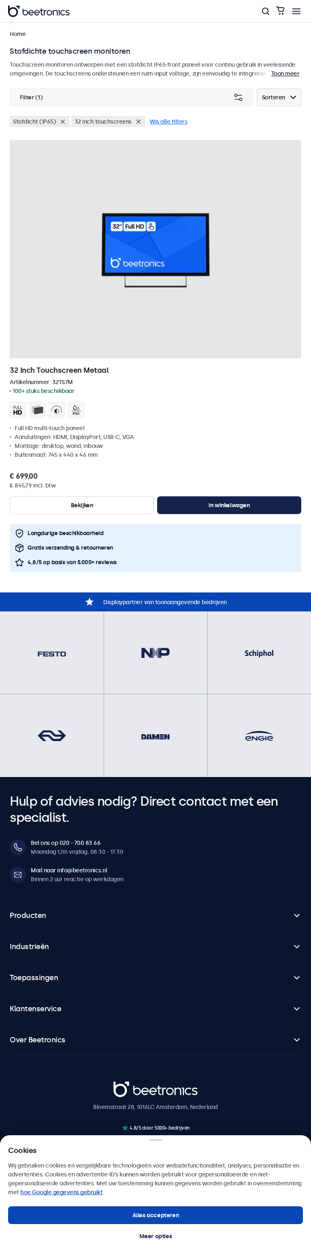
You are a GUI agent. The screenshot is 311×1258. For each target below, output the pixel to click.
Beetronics (127, 1086)
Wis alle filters (168, 121)
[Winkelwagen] (280, 11)
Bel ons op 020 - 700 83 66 (65, 843)
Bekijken (82, 505)
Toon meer (285, 73)
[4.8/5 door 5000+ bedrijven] (124, 1127)
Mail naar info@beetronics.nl (69, 870)
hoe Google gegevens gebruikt (61, 1192)
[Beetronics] (39, 11)
